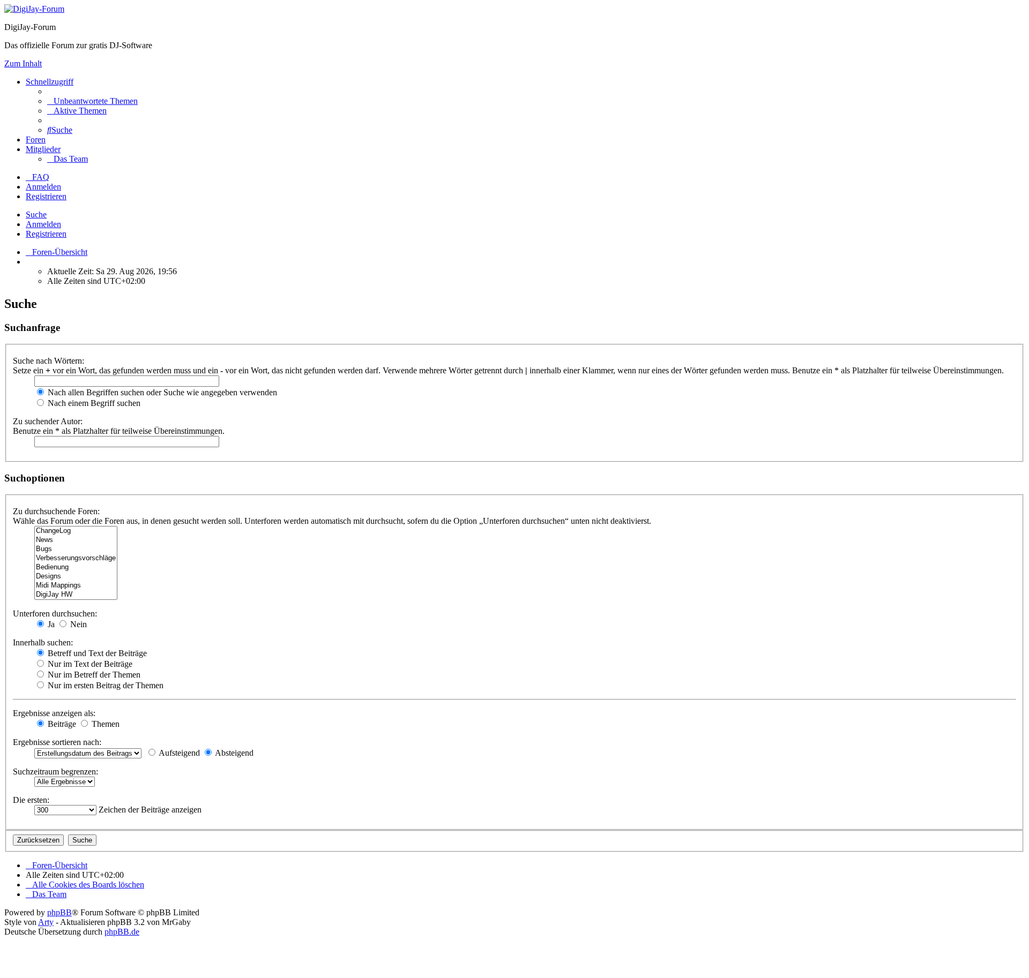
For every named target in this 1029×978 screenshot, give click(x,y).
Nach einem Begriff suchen (93, 403)
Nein (77, 624)
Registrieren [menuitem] (46, 196)
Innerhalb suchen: (43, 642)
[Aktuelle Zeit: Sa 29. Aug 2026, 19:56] (29, 261)
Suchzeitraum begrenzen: (55, 771)
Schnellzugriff (49, 81)
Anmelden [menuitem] (43, 186)
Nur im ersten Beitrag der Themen (104, 685)
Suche (36, 214)
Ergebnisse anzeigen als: (54, 713)
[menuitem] (92, 101)
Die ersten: (31, 799)
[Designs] (76, 576)
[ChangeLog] (76, 531)
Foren (36, 139)
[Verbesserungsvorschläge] (76, 558)
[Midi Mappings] (76, 585)
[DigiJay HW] (76, 594)
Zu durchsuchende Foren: (56, 511)
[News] (76, 540)
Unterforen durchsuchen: (55, 613)
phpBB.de (122, 931)
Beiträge (61, 723)
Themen (105, 723)
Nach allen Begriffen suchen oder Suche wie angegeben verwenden (161, 392)
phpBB (59, 912)
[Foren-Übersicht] (34, 8)
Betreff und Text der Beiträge (96, 653)
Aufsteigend (178, 752)
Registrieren (46, 233)
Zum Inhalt (23, 63)
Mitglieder (43, 149)
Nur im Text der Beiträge (89, 663)
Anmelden (43, 224)
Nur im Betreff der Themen (93, 674)
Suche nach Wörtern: (48, 360)
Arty (46, 922)
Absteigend (233, 752)
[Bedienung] (76, 567)
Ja (50, 624)
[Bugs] (76, 549)
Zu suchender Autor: (48, 421)
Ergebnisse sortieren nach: (57, 742)
